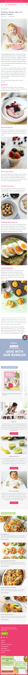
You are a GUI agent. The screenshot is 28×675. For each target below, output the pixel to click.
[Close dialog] (26, 656)
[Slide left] (23, 369)
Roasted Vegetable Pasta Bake (8, 587)
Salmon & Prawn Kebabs (7, 614)
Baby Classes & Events (6, 644)
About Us (3, 640)
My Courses (21, 4)
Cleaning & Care (5, 646)
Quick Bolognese (5, 534)
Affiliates (3, 652)
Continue (7, 671)
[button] (2, 4)
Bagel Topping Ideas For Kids (8, 561)
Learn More (14, 433)
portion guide (17, 328)
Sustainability (4, 648)
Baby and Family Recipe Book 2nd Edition (11, 393)
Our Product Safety (5, 650)
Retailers (3, 642)
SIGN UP (4, 633)
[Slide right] (25, 369)
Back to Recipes (4, 8)
